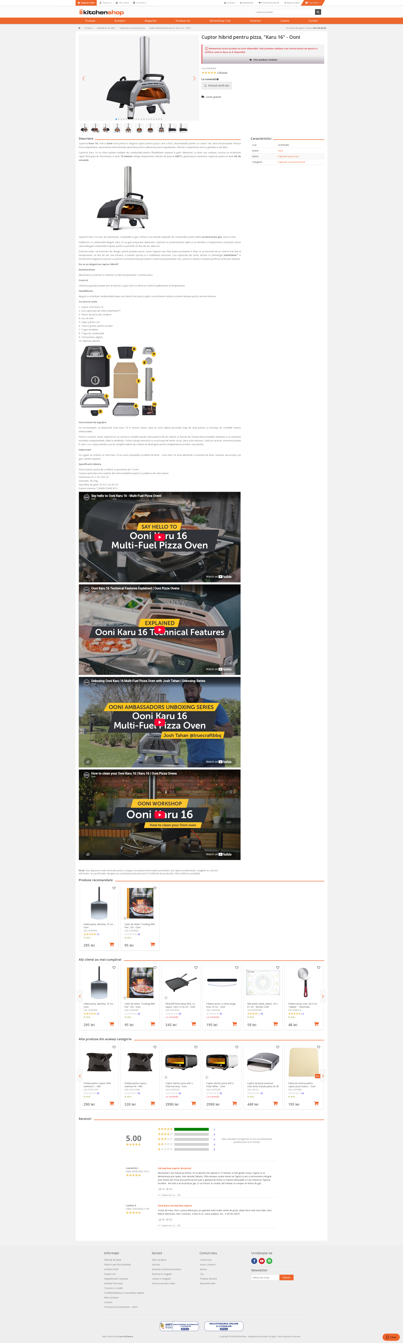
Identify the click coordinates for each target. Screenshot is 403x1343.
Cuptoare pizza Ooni (288, 156)
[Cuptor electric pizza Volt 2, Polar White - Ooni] (222, 1062)
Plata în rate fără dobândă (117, 1264)
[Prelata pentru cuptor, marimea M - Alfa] (140, 1062)
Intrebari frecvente (113, 1283)
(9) (262, 1013)
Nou (318, 1076)
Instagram (269, 1261)
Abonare (286, 1277)
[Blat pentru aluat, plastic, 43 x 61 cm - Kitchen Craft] (263, 982)
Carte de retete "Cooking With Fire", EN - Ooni (140, 926)
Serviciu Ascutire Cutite (163, 1283)
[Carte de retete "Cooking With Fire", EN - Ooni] (140, 903)
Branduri (120, 20)
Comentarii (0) (171, 1195)
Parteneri (255, 20)
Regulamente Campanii (116, 1278)
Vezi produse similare (265, 59)
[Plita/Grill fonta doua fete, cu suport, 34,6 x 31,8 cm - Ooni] (181, 982)
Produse (90, 20)
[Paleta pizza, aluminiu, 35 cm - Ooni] (99, 903)
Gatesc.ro (107, 2)
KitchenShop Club (220, 20)
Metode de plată (112, 1259)
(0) (139, 934)
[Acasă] (79, 28)
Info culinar (124, 2)
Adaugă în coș (111, 944)
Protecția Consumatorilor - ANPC (121, 1306)
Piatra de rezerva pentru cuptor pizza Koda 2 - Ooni (301, 1085)
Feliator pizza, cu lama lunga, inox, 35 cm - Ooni (221, 1005)
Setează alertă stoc (218, 85)
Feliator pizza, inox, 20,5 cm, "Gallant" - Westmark (302, 1005)
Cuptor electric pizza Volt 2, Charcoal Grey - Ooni (179, 1085)
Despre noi (109, 1273)
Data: (128, 1171)
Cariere (285, 20)
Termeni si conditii (113, 1288)
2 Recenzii (222, 72)
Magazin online (88, 2)
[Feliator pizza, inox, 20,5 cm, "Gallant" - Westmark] (304, 982)
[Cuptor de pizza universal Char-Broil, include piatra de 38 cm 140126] (263, 1062)
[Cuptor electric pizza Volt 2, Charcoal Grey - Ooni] (181, 1062)
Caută (318, 12)
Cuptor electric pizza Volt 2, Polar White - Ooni (220, 1085)
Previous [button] (80, 996)
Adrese (203, 1269)
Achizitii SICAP (111, 1269)
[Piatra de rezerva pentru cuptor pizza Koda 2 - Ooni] (304, 1062)
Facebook (254, 1261)
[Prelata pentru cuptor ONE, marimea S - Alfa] (99, 1062)
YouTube (262, 1261)
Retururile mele (207, 1283)
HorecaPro (141, 2)
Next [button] (323, 996)
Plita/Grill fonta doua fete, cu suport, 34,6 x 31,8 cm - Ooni (180, 1005)
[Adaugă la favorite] (114, 888)
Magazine (150, 20)
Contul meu (206, 1259)
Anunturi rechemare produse (166, 1269)
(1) (98, 934)
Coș (202, 1273)
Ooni (280, 150)
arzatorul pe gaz (212, 236)
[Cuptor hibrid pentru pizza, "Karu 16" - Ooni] (139, 77)
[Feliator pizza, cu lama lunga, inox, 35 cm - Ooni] (222, 982)
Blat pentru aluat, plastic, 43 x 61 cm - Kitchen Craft (262, 1005)
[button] (83, 78)
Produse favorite (208, 1278)
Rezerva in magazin (162, 1273)
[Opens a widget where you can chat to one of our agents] (391, 1337)
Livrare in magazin (161, 1278)
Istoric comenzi (208, 1264)
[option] (99, 917)
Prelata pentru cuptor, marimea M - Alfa (136, 1085)
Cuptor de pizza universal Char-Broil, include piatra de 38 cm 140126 (263, 1086)
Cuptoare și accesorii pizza (291, 161)
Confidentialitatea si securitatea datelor (124, 1292)
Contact (313, 20)
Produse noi (183, 20)
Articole (156, 1264)
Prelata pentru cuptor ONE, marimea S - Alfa (97, 1085)
